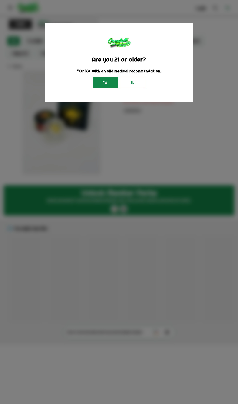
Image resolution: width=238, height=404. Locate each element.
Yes (105, 82)
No (132, 82)
